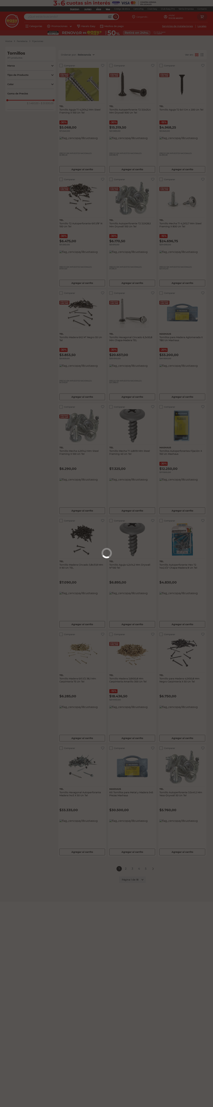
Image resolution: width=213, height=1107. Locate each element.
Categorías (35, 26)
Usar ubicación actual (163, 51)
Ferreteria (22, 41)
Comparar (69, 65)
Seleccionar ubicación (119, 51)
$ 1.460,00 (32, 103)
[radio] (202, 55)
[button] (30, 65)
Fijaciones (37, 41)
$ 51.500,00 (46, 103)
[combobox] (70, 17)
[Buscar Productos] (112, 16)
